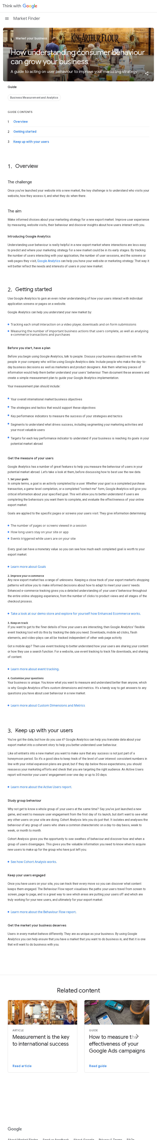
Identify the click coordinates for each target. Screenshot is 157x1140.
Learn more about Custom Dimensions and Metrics (48, 705)
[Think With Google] (20, 6)
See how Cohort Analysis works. (34, 862)
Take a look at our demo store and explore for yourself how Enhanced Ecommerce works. (76, 613)
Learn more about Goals (28, 567)
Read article (22, 1066)
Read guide (98, 1066)
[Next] (137, 1036)
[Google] (15, 1129)
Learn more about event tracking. (35, 669)
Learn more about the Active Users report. (41, 787)
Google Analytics (48, 261)
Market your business (31, 38)
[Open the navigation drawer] (6, 18)
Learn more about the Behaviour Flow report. (43, 912)
